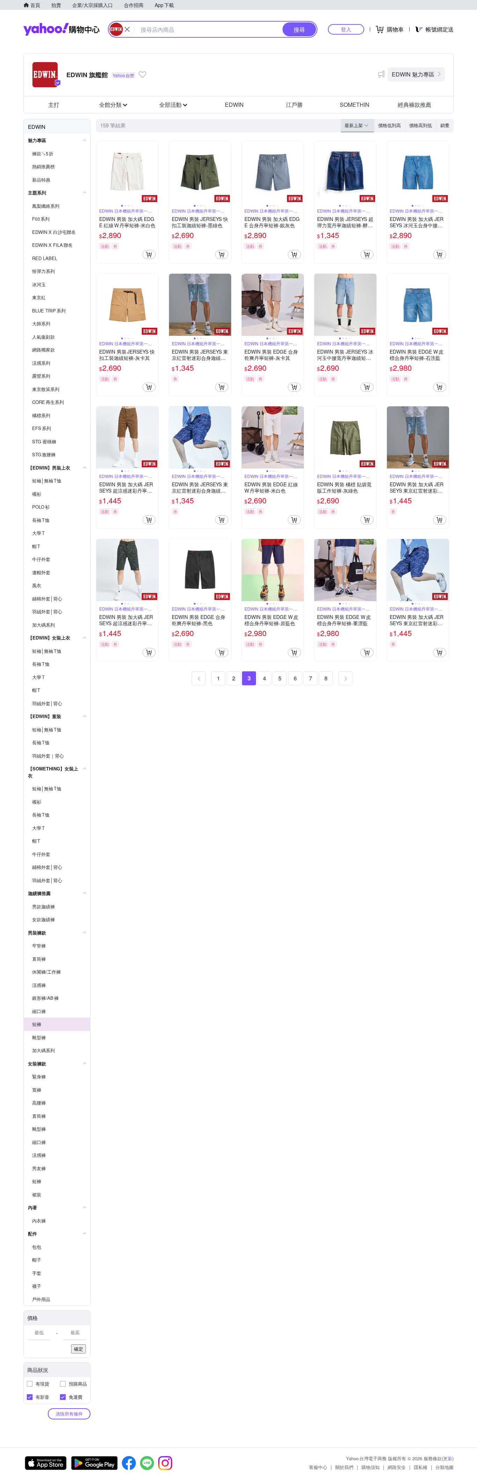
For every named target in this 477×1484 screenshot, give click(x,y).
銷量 (444, 125)
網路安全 (397, 1467)
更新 (447, 1458)
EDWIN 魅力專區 (413, 74)
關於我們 (344, 1467)
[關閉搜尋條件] (127, 29)
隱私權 (420, 1467)
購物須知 (370, 1467)
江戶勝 (294, 105)
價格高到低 (420, 125)
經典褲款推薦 (414, 105)
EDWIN (234, 105)
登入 (346, 29)
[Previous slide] (100, 172)
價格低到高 (389, 125)
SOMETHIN (354, 105)
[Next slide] (154, 172)
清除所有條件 (69, 1413)
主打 (53, 105)
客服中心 (318, 1467)
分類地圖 (444, 1467)
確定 (78, 1348)
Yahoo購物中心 (61, 29)
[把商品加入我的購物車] (149, 254)
